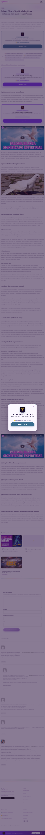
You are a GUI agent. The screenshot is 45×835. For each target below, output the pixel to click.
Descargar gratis (22, 424)
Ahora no (22, 427)
